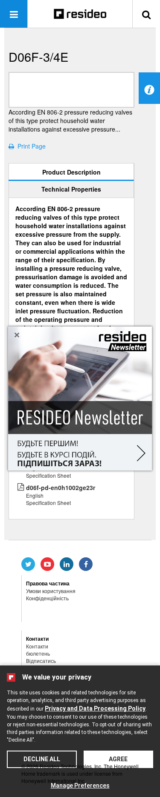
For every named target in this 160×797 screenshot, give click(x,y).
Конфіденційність (47, 598)
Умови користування (51, 590)
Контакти (37, 646)
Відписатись (41, 660)
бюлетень (38, 653)
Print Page (30, 146)
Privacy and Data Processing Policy (95, 708)
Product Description (71, 172)
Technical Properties (71, 189)
